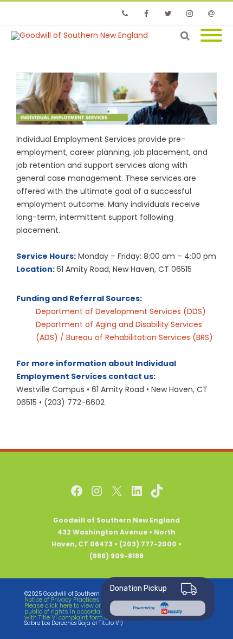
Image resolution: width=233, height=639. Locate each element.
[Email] (211, 13)
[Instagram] (189, 13)
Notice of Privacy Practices (62, 599)
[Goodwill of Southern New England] (82, 35)
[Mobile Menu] (211, 36)
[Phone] (124, 13)
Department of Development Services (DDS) (121, 311)
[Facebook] (146, 13)
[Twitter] (168, 13)
